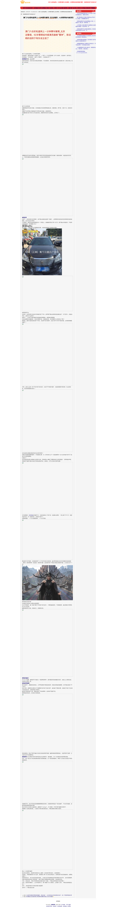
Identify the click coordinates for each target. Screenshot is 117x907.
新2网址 (69, 906)
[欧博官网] (25, 3)
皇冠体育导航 (49, 906)
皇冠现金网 (59, 906)
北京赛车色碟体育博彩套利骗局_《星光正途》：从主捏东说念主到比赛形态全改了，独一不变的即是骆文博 (49, 895)
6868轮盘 (31, 515)
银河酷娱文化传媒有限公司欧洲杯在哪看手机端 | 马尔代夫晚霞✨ (40, 896)
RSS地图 (63, 904)
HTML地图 (68, 904)
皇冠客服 (65, 906)
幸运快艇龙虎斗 (34, 11)
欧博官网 (28, 11)
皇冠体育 (55, 906)
